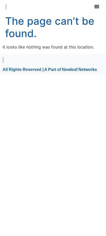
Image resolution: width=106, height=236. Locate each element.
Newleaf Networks (79, 69)
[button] (97, 6)
